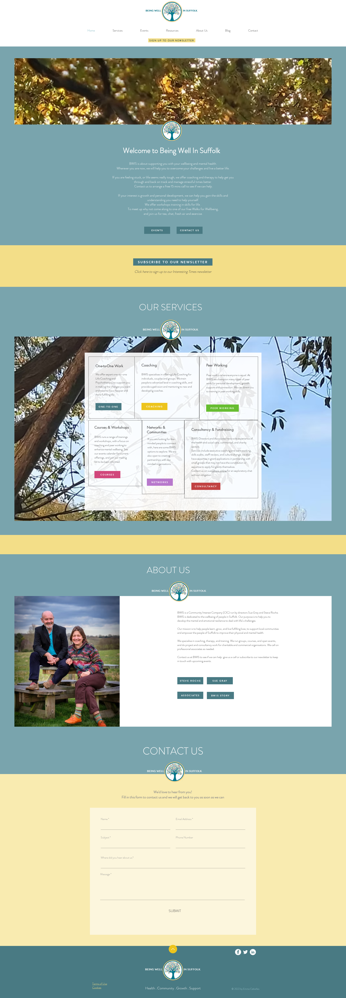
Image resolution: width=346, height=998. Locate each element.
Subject (105, 837)
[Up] (173, 949)
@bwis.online (219, 471)
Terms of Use (99, 984)
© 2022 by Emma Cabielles (245, 989)
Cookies (96, 987)
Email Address (184, 819)
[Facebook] (238, 952)
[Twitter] (245, 952)
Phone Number (184, 837)
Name (104, 819)
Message (105, 874)
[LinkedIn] (253, 952)
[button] (171, 40)
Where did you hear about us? (117, 857)
